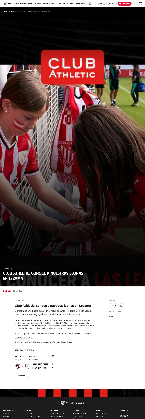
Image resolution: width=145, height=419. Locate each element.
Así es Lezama (77, 417)
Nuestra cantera (79, 414)
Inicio (5, 11)
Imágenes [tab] (17, 290)
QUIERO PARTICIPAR (24, 338)
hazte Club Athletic (64, 342)
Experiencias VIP (55, 417)
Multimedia (7, 417)
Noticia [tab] (7, 290)
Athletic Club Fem (33, 417)
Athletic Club (31, 414)
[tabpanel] (72, 341)
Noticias (11, 11)
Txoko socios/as (107, 4)
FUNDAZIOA (124, 410)
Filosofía (99, 417)
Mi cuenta (126, 4)
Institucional (101, 414)
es (134, 4)
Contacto (124, 416)
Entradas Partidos (57, 414)
